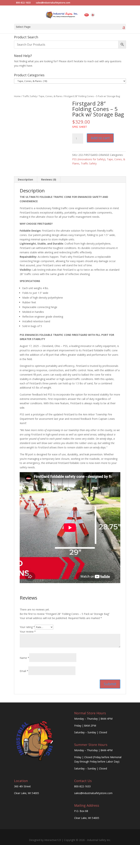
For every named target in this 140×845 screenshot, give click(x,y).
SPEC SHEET (79, 126)
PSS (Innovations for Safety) (88, 159)
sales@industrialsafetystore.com (93, 793)
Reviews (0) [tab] (48, 179)
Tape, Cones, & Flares (50, 96)
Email (24, 671)
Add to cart (100, 137)
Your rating (27, 627)
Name (24, 658)
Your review (28, 631)
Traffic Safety (30, 96)
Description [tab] (25, 179)
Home (17, 96)
